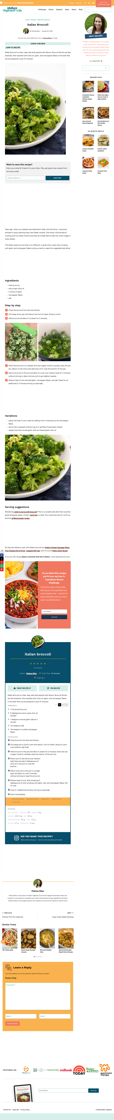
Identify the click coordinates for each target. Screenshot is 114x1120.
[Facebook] (85, 3)
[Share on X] (2, 559)
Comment (10, 985)
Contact (71, 3)
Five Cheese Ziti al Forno (15, 551)
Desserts (59, 10)
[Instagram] (89, 3)
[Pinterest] (93, 3)
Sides (67, 10)
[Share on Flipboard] (2, 569)
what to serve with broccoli (25, 512)
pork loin (33, 515)
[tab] (34, 956)
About (74, 10)
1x (59, 705)
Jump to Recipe (13, 47)
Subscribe (79, 3)
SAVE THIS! (57, 178)
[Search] (106, 68)
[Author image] (26, 31)
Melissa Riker (36, 31)
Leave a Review (38, 44)
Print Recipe (22, 688)
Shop (80, 10)
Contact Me (7, 1110)
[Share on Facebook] (2, 555)
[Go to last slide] (3, 942)
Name (9, 1016)
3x (66, 705)
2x (63, 705)
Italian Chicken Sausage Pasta (57, 547)
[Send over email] (2, 566)
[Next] (73, 942)
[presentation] (9, 938)
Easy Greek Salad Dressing (63, 915)
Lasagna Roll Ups (33, 551)
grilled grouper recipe (20, 518)
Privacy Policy (47, 38)
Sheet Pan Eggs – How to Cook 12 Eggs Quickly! (103, 97)
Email (43, 1016)
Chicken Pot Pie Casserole (12, 915)
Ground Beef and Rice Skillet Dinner (103, 123)
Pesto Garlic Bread (60, 551)
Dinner (51, 10)
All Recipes (42, 10)
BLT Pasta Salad (8, 950)
